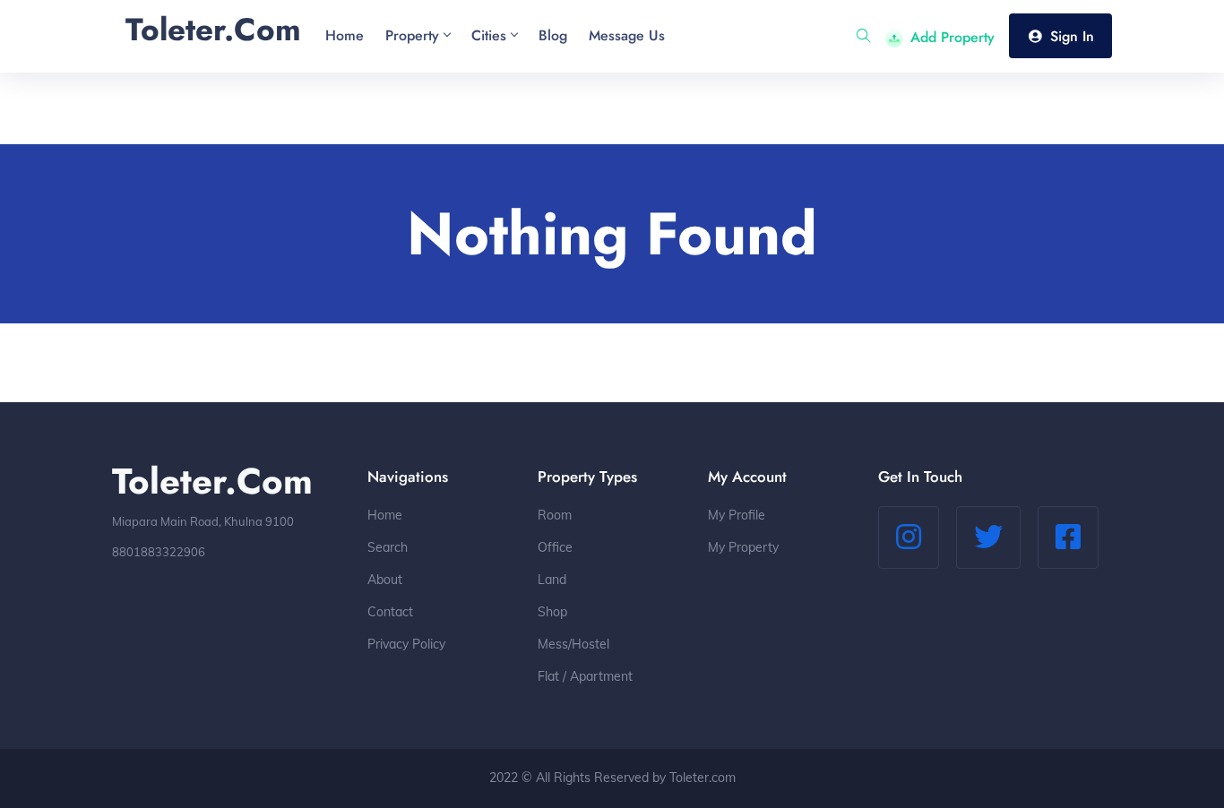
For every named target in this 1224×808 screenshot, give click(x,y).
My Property (743, 547)
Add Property (952, 37)
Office (555, 547)
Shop (552, 612)
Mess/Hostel (573, 644)
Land (552, 580)
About (384, 580)
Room (555, 515)
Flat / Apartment (585, 676)
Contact (390, 612)
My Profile (736, 515)
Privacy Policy (406, 644)
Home (384, 515)
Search (387, 547)
